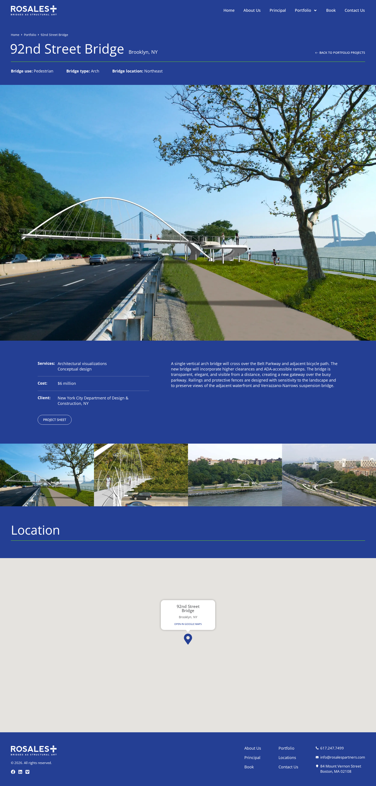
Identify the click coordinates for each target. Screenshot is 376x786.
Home (229, 10)
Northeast (153, 71)
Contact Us (355, 10)
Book (331, 10)
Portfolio (303, 10)
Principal (278, 10)
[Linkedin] (20, 772)
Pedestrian (43, 71)
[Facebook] (13, 772)
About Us (252, 10)
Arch (95, 71)
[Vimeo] (27, 772)
